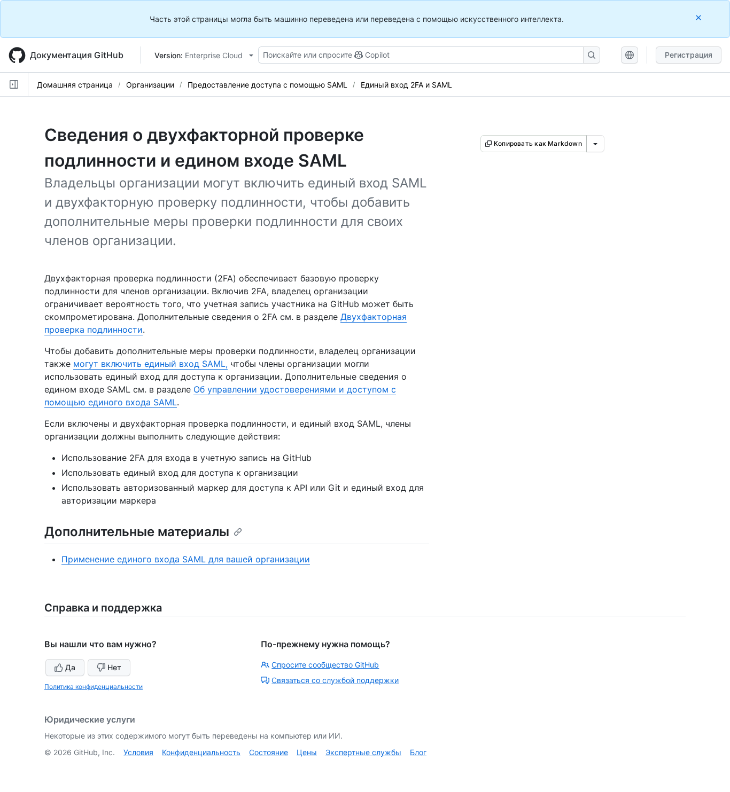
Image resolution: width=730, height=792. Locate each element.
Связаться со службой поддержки (335, 680)
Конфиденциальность (201, 752)
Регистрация (688, 54)
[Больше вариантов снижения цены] (595, 143)
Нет (114, 667)
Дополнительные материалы (136, 531)
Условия (138, 752)
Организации (150, 84)
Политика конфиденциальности (93, 687)
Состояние (268, 752)
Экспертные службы (363, 752)
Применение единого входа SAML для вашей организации (185, 559)
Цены (307, 752)
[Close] (699, 17)
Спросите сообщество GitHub (325, 664)
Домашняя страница (75, 84)
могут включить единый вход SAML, (150, 363)
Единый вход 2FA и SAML (406, 84)
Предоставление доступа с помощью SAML (267, 84)
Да (70, 667)
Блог (418, 752)
